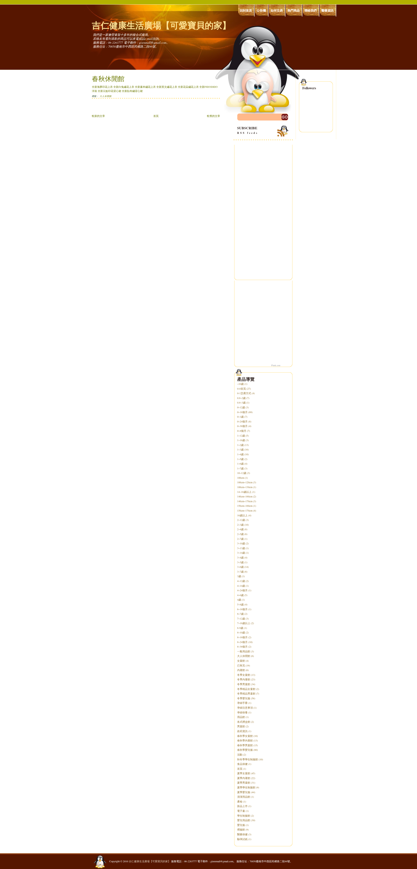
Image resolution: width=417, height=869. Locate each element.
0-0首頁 (241, 388)
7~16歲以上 (243, 623)
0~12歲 (241, 407)
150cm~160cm (244, 505)
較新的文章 (98, 116)
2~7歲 (240, 538)
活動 (239, 754)
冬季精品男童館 (246, 693)
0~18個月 (242, 412)
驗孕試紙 (242, 839)
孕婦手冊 (242, 703)
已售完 (241, 665)
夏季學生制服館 (246, 787)
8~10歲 (241, 632)
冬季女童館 (243, 674)
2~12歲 (241, 520)
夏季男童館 (243, 782)
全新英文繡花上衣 (166, 86)
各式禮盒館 (243, 721)
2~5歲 (240, 534)
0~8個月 (241, 430)
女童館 (241, 660)
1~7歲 (240, 468)
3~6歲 (240, 566)
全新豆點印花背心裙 (109, 91)
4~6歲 (240, 595)
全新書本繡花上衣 (145, 86)
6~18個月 (242, 609)
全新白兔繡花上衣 (123, 86)
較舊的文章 (213, 116)
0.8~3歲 (241, 402)
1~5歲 (240, 459)
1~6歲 (240, 463)
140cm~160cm (244, 496)
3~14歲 (241, 552)
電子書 (241, 811)
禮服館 (241, 829)
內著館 (241, 670)
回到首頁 (246, 10)
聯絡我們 (310, 10)
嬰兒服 (241, 825)
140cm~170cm (244, 501)
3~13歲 (241, 548)
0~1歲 (240, 416)
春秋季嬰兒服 (245, 749)
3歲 (239, 576)
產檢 (239, 801)
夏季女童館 (243, 773)
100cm (240, 477)
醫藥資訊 (327, 10)
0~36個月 (242, 426)
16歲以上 (242, 515)
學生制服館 (243, 815)
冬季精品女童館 (246, 689)
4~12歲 (241, 581)
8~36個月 (242, 646)
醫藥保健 (242, 834)
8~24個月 (242, 642)
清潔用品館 (243, 796)
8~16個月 (242, 637)
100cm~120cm (244, 482)
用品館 (241, 717)
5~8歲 (240, 604)
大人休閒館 (106, 96)
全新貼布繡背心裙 (132, 91)
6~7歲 (240, 613)
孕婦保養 (242, 712)
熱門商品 (294, 10)
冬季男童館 (243, 684)
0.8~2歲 (241, 398)
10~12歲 (241, 473)
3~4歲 (240, 557)
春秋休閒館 (108, 78)
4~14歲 (241, 585)
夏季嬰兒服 (243, 792)
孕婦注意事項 (245, 707)
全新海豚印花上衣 (102, 86)
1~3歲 (240, 449)
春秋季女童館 (245, 736)
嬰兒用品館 (243, 820)
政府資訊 (242, 731)
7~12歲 (241, 618)
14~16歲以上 (244, 491)
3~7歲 (240, 571)
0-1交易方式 (244, 393)
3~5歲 (240, 562)
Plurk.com (275, 365)
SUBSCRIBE (247, 130)
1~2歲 (240, 445)
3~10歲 (241, 543)
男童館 (241, 726)
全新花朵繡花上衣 (188, 86)
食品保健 (242, 764)
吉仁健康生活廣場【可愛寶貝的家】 (161, 25)
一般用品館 (243, 651)
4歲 (239, 599)
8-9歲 (240, 628)
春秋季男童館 (245, 745)
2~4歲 (240, 529)
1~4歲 (240, 454)
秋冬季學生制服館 (247, 759)
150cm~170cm (244, 510)
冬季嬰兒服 (243, 698)
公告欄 (261, 10)
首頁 (156, 116)
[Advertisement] (143, 108)
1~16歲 (241, 440)
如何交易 (277, 10)
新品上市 (242, 806)
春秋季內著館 (245, 740)
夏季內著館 (243, 778)
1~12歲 (241, 435)
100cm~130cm (244, 487)
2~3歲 (240, 524)
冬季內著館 (243, 679)
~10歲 (240, 383)
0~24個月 (242, 421)
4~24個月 (242, 590)
